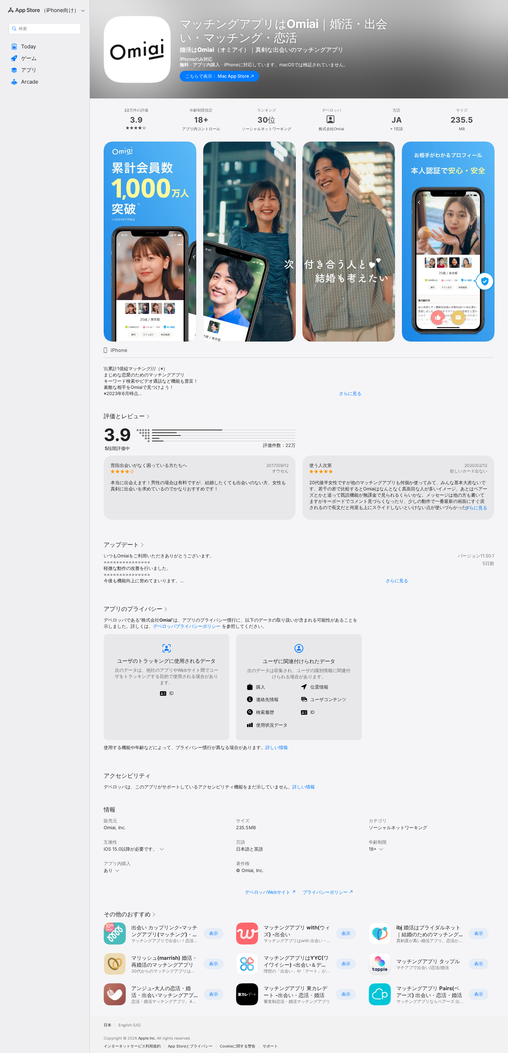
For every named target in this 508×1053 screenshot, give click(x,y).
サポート (270, 1046)
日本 (107, 1025)
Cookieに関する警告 (237, 1046)
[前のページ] (97, 242)
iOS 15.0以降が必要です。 (130, 849)
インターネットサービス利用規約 (132, 1046)
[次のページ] (501, 242)
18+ (373, 849)
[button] (45, 46)
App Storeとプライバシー (190, 1046)
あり (108, 870)
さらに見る (350, 393)
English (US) (130, 1025)
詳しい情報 (276, 747)
